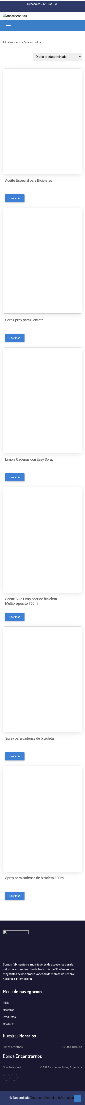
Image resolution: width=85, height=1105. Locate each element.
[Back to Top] (77, 1098)
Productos (9, 1017)
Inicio (6, 1002)
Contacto (8, 1024)
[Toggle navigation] (8, 25)
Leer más (14, 198)
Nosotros (8, 1009)
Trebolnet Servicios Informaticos (53, 1098)
